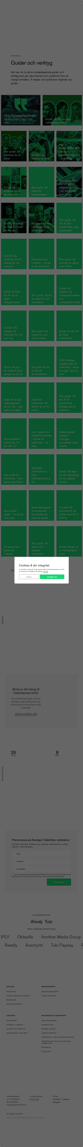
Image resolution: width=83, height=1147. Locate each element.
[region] (41, 573)
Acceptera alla (52, 577)
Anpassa (29, 577)
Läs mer (45, 571)
